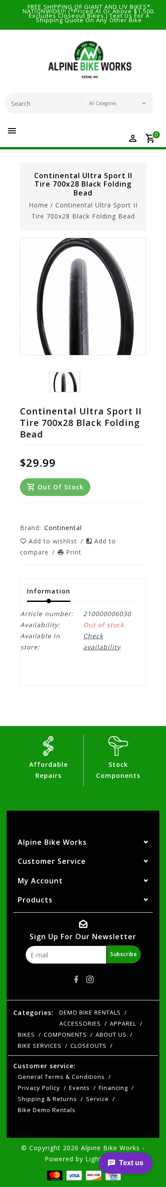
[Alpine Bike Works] (89, 63)
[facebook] (76, 979)
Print (73, 552)
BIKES (26, 1035)
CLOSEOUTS (88, 1046)
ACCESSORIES (80, 1023)
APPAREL (123, 1023)
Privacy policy (39, 1088)
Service (97, 1099)
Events (79, 1088)
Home (38, 205)
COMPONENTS (65, 1035)
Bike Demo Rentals (47, 1110)
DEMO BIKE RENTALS (90, 1012)
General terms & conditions (61, 1077)
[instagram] (90, 979)
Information (48, 591)
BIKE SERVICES (40, 1046)
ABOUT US (111, 1035)
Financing (113, 1088)
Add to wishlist (54, 541)
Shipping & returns (47, 1099)
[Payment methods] (53, 1174)
